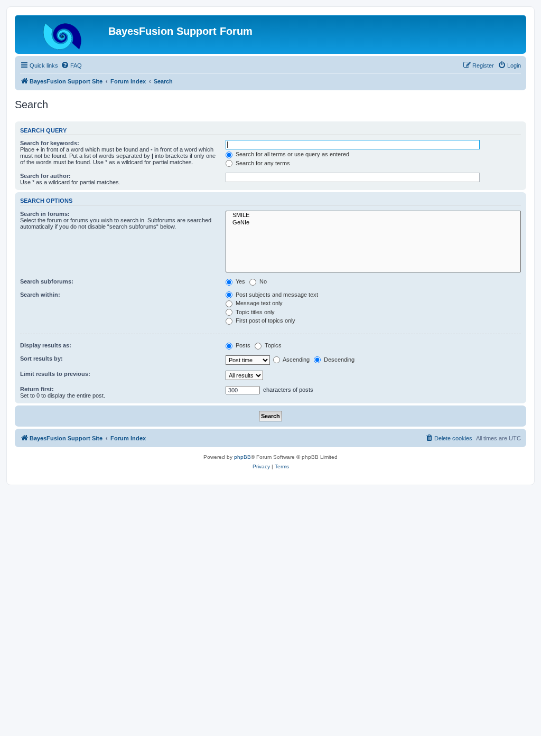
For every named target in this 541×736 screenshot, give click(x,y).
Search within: (40, 294)
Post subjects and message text (276, 294)
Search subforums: (46, 281)
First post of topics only (264, 320)
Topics (272, 345)
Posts (242, 345)
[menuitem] (71, 65)
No (262, 281)
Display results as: (45, 345)
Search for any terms (262, 163)
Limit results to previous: (55, 374)
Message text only (258, 303)
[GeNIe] (373, 223)
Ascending (296, 359)
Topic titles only (254, 312)
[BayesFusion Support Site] (62, 34)
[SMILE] (373, 215)
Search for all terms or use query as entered (291, 154)
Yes (239, 281)
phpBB (242, 457)
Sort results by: (41, 358)
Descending (338, 359)
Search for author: (45, 176)
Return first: (37, 389)
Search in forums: (45, 214)
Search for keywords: (49, 143)
